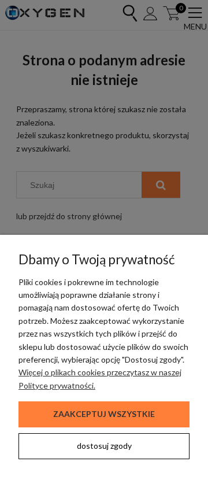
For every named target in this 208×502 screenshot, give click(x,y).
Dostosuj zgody (104, 446)
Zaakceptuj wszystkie (104, 414)
